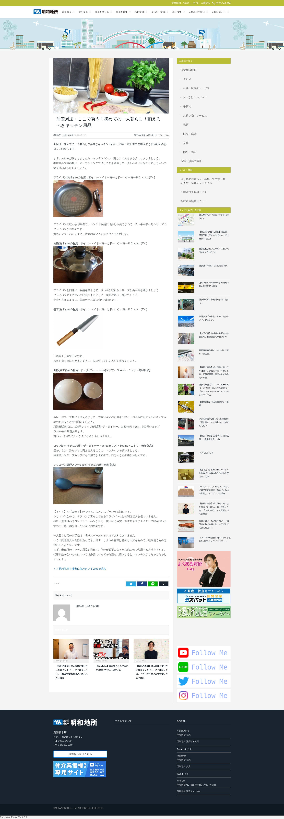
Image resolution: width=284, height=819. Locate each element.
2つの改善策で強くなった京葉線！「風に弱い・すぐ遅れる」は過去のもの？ (214, 422)
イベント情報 (158, 12)
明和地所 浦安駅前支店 (188, 741)
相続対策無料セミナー (194, 201)
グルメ (187, 79)
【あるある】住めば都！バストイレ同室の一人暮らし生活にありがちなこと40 (214, 473)
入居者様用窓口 (197, 12)
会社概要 (176, 12)
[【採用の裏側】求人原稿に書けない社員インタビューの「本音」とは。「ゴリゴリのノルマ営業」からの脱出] (151, 650)
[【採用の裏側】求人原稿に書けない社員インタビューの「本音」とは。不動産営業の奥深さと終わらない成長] (71, 650)
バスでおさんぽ (206, 453)
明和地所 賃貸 (183, 766)
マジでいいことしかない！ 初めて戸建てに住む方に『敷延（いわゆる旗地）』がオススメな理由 (214, 490)
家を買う (66, 12)
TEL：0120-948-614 (62, 741)
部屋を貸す (122, 12)
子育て (187, 106)
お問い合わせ (219, 12)
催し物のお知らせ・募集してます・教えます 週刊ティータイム (203, 181)
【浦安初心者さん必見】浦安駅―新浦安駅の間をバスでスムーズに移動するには (214, 235)
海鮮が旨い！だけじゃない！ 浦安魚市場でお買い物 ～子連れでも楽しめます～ (214, 524)
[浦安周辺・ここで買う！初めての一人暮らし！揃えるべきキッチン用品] (111, 85)
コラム (166, 135)
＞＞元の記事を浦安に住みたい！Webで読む (79, 568)
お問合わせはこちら (80, 754)
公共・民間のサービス (196, 88)
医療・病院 (189, 133)
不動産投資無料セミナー (195, 192)
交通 (186, 142)
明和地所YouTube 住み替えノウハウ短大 (196, 785)
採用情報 (139, 12)
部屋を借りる (102, 12)
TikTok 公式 (182, 774)
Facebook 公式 (184, 749)
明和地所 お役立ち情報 (63, 135)
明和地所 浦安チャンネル (189, 791)
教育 (186, 124)
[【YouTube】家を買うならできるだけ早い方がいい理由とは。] (111, 650)
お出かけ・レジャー (195, 97)
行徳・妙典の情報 (191, 161)
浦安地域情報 (139, 135)
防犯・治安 (189, 152)
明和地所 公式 (183, 735)
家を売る (83, 12)
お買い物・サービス (154, 135)
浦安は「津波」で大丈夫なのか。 (214, 266)
